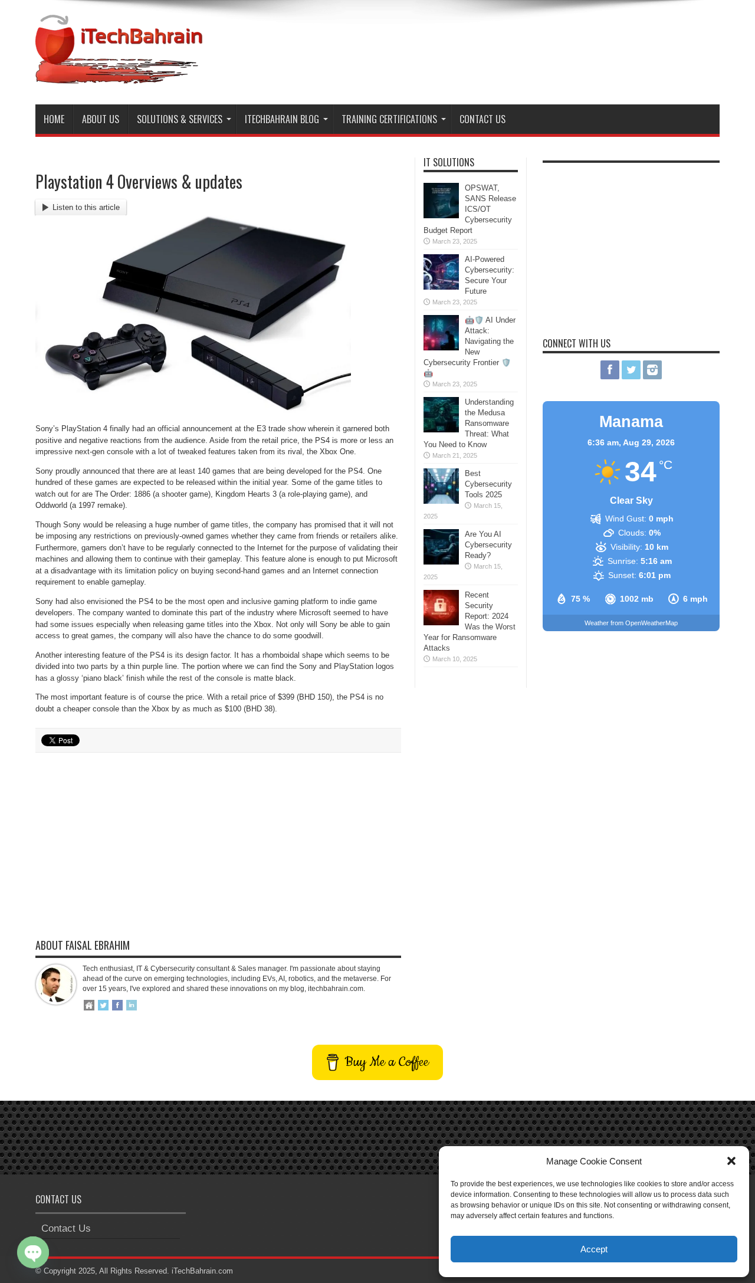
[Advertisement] (505, 46)
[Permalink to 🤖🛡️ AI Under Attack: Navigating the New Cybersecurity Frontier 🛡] (441, 347)
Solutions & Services (179, 119)
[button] (731, 1161)
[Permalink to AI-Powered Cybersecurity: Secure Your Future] (441, 287)
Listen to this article (86, 207)
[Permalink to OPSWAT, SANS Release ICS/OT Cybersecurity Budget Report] (441, 215)
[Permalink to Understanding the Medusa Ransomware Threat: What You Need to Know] (441, 429)
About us (100, 119)
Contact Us (482, 119)
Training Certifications (389, 119)
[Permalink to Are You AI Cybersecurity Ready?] (441, 561)
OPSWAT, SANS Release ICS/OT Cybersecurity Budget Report (470, 209)
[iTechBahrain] (118, 75)
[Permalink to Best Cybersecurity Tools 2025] (441, 501)
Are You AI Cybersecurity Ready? (488, 545)
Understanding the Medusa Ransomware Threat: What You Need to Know (469, 423)
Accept (594, 1249)
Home (54, 119)
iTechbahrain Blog (282, 119)
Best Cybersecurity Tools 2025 (488, 484)
